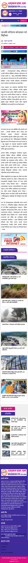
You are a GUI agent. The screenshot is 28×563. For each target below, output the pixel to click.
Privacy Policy (4, 544)
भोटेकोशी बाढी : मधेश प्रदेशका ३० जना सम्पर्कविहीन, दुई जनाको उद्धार (11, 278)
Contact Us (4, 547)
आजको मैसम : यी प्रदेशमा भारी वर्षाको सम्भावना (13, 324)
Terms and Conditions (7, 553)
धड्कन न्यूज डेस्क (8, 41)
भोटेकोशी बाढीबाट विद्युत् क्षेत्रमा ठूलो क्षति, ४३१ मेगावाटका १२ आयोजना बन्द (13, 373)
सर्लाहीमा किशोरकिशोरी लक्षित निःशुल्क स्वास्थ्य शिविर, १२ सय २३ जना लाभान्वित (13, 397)
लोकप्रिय (8, 413)
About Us (3, 550)
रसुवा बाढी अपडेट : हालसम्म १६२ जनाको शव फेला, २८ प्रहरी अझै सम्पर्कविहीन (12, 301)
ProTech (17, 561)
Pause (10, 14)
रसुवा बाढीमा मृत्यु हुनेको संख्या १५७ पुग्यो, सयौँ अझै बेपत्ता (13, 349)
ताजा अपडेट (8, 408)
